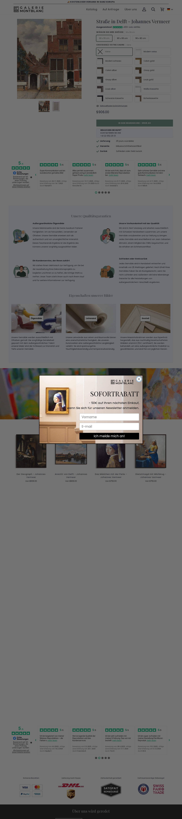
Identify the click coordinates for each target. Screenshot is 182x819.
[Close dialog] (139, 379)
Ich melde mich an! (109, 436)
